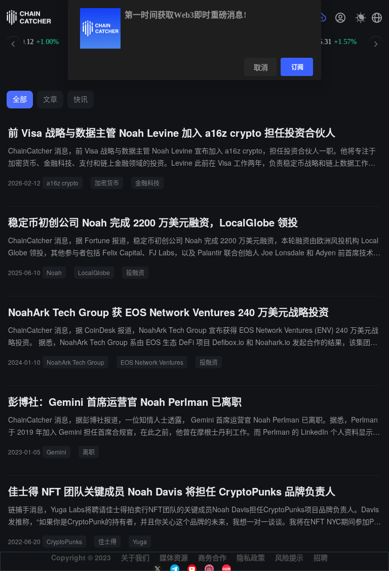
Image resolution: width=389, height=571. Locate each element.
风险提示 (289, 557)
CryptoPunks (64, 541)
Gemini (56, 451)
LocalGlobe (94, 272)
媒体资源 (174, 557)
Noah (54, 272)
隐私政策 (251, 557)
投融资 (135, 272)
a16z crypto (63, 182)
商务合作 (212, 557)
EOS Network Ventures (152, 362)
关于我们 (135, 557)
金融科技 (147, 182)
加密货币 (107, 182)
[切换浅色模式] (361, 18)
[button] (377, 18)
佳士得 (107, 541)
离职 (89, 451)
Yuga (140, 541)
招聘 (321, 557)
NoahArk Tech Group (75, 362)
